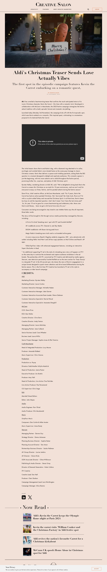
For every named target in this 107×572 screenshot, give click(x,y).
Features (46, 9)
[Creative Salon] (53, 4)
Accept (96, 568)
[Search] (88, 9)
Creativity (34, 9)
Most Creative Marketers (63, 9)
